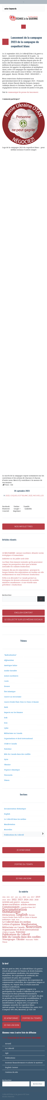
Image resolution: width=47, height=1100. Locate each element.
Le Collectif (9, 1048)
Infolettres (6, 920)
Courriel (5, 511)
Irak (5, 718)
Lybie (6, 728)
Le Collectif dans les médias (15, 819)
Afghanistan (9, 660)
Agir (7, 1053)
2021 (9, 900)
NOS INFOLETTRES (23, 526)
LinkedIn (28, 509)
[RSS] (40, 1094)
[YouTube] (36, 1094)
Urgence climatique (12, 770)
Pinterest (6, 509)
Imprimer (17, 511)
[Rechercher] (41, 599)
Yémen (6, 780)
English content (23, 613)
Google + (17, 509)
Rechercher (7, 595)
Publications (10, 1058)
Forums (32, 915)
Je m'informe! (11, 1018)
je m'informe (23, 850)
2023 (8, 496)
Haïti (6, 707)
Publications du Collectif (14, 835)
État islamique (10, 691)
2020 (4, 900)
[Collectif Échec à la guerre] (23, 18)
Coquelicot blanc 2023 (21, 496)
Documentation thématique (15, 809)
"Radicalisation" (10, 655)
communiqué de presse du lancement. (23, 92)
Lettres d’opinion (11, 924)
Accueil (8, 1044)
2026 (36, 900)
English (7, 814)
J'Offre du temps (31, 1018)
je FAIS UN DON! (23, 878)
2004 (3, 897)
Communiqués (11, 907)
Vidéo (36, 939)
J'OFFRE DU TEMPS (23, 864)
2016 (28, 897)
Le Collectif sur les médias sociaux (23, 619)
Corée (6, 681)
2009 (16, 897)
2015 (24, 897)
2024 (26, 899)
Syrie (6, 759)
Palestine (8, 749)
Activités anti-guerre (11, 902)
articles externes (28, 904)
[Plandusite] (43, 1094)
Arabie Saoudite (10, 671)
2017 (33, 897)
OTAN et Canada (10, 744)
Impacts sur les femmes (13, 712)
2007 (12, 897)
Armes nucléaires (11, 676)
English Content (11, 1067)
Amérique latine (10, 665)
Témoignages (8, 939)
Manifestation (9, 824)
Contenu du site (11, 1072)
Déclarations (8, 915)
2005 (8, 897)
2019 (38, 897)
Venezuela (8, 775)
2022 (14, 899)
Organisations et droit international (18, 738)
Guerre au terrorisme (12, 697)
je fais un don (11, 1025)
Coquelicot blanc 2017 (28, 907)
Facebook (5, 506)
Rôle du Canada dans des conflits (17, 754)
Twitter (16, 506)
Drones (7, 686)
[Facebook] (32, 1094)
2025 (31, 900)
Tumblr (27, 506)
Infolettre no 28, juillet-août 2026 (15, 559)
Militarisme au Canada (13, 733)
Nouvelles (38, 496)
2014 (20, 897)
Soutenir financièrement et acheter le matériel (24, 1063)
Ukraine (7, 765)
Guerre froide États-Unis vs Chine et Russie (21, 702)
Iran (6, 723)
